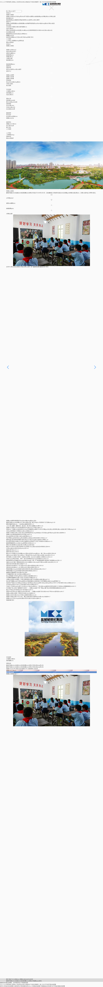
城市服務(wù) (23, 26)
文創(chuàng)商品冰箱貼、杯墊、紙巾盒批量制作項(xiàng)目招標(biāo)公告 (26, 558)
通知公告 (8, 30)
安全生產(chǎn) (40, 30)
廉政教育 (8, 33)
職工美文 (31, 37)
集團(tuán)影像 (17, 23)
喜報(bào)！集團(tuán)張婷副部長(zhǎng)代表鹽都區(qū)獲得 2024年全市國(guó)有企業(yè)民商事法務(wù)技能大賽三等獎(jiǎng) (39, 529)
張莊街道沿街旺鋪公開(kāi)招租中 (15, 563)
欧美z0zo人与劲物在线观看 (33, 986)
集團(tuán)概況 (10, 14)
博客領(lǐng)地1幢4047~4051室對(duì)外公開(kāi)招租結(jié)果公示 (23, 565)
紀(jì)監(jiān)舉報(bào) (21, 33)
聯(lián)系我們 (10, 42)
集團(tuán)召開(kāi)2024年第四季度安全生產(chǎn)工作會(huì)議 (22, 527)
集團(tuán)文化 (10, 35)
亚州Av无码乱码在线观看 (6, 986)
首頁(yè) (8, 13)
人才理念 (8, 40)
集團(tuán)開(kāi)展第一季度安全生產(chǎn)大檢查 (19, 593)
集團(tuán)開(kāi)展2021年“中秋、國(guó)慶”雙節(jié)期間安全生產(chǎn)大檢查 (27, 596)
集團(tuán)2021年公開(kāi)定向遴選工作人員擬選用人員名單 (22, 668)
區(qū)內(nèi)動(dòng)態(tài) (41, 23)
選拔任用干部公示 (11, 550)
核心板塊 (8, 25)
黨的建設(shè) (9, 18)
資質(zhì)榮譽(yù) (30, 16)
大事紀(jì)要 (52, 16)
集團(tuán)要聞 (10, 23)
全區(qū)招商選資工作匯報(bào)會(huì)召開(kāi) (18, 531)
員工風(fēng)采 (25, 37)
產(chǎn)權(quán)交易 (25, 30)
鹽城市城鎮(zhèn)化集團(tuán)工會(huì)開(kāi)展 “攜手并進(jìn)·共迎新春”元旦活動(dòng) (29, 522)
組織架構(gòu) (39, 16)
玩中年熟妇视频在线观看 (58, 986)
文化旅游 (8, 26)
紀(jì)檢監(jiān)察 (10, 32)
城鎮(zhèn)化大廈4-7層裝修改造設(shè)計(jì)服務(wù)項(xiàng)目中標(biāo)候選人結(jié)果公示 (30, 562)
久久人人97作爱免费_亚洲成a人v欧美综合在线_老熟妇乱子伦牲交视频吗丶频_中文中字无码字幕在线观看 (28, 2)
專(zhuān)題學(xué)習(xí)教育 (32, 20)
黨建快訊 (17, 20)
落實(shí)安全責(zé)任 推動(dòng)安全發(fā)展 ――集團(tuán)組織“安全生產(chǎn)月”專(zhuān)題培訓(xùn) (33, 591)
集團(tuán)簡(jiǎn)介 (11, 16)
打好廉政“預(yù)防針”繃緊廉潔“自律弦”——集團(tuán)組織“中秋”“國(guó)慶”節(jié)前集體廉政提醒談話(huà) (34, 588)
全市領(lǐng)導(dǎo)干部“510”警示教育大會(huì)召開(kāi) (21, 584)
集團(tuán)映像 (25, 23)
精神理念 (8, 37)
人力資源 (8, 39)
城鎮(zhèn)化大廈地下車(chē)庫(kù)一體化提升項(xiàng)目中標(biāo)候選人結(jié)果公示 (29, 555)
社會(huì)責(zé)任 (48, 30)
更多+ (35, 520)
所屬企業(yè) (46, 16)
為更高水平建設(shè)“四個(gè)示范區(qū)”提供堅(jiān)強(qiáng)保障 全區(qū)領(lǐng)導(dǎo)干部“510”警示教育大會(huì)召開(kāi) (39, 582)
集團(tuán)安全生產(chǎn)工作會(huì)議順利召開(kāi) (19, 595)
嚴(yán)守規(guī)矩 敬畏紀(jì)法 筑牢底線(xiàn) (18, 589)
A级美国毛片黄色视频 (20, 986)
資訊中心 (8, 21)
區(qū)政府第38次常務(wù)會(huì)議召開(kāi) (17, 536)
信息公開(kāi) (9, 28)
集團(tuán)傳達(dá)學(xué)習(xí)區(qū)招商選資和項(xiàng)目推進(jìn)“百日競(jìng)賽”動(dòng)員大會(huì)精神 (34, 532)
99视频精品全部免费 (45, 986)
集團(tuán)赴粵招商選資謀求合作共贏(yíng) (17, 534)
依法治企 (13, 33)
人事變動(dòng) (15, 40)
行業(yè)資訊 (51, 23)
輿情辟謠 (31, 23)
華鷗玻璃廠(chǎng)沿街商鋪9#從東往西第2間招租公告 (20, 570)
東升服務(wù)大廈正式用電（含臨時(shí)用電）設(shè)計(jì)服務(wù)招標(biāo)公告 (28, 557)
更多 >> (16, 674)
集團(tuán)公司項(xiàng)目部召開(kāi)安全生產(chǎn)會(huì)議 (22, 598)
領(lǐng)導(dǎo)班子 (21, 16)
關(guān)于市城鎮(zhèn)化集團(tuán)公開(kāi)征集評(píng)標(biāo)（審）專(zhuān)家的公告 (29, 553)
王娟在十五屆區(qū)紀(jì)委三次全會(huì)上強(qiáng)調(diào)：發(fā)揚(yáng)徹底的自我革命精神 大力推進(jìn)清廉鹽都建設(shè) (39, 586)
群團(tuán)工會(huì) (16, 37)
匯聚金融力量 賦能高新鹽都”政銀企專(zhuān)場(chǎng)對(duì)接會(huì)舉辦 (25, 539)
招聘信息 (21, 40)
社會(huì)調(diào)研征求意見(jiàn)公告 (16, 548)
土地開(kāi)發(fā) (15, 26)
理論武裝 (22, 20)
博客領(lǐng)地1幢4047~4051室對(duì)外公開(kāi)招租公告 (21, 567)
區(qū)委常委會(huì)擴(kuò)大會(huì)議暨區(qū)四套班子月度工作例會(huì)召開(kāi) (27, 541)
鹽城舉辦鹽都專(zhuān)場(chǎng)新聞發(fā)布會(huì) (19, 543)
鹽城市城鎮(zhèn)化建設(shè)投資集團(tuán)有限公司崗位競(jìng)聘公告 (25, 665)
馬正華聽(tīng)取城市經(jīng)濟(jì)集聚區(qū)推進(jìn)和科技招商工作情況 (25, 538)
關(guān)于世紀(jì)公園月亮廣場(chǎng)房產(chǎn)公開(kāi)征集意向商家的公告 (26, 546)
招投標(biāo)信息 (15, 30)
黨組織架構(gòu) (10, 20)
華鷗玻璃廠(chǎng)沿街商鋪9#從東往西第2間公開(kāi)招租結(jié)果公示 (25, 569)
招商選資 (33, 30)
